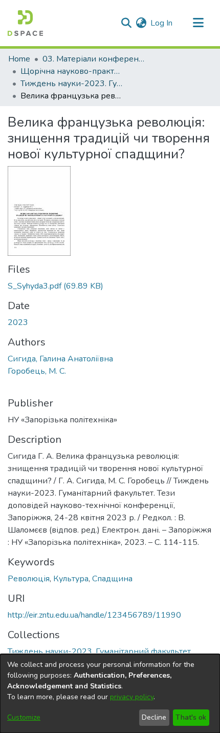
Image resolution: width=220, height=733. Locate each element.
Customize (23, 717)
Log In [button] (161, 23)
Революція (29, 578)
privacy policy (131, 697)
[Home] (25, 23)
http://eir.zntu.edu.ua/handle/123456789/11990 (94, 615)
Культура (71, 578)
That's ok (190, 717)
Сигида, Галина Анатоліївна (60, 358)
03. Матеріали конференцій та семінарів (93, 59)
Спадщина (112, 578)
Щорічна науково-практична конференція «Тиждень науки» (71, 71)
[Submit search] (126, 23)
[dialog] (110, 693)
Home (19, 59)
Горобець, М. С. (37, 371)
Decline (154, 717)
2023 (18, 322)
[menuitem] (141, 23)
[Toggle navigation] (198, 23)
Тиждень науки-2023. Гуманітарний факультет (71, 83)
